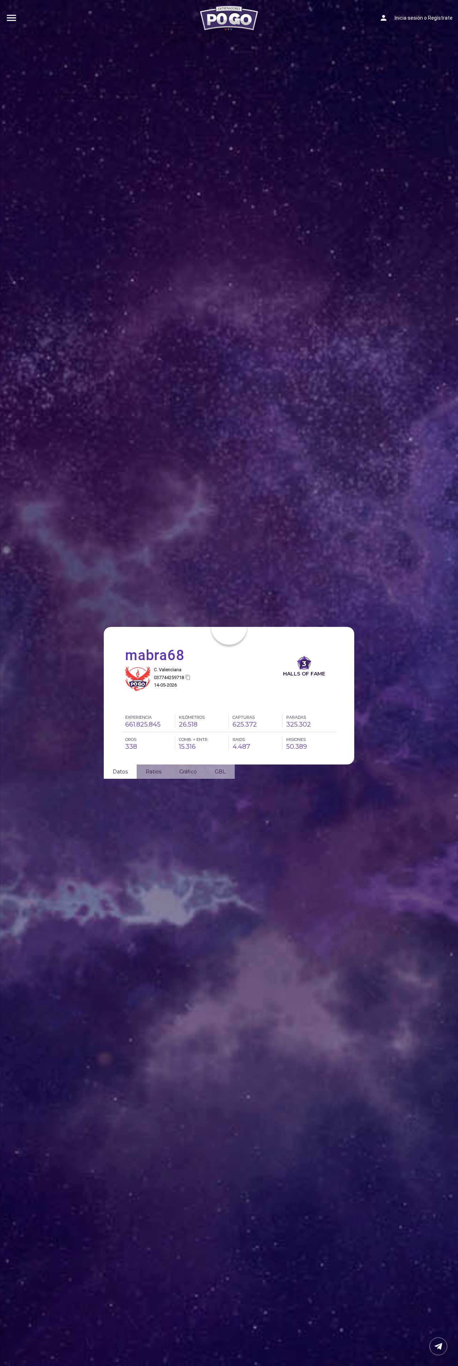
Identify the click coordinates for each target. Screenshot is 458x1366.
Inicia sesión (409, 18)
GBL (220, 771)
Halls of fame (304, 673)
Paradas (296, 717)
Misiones (296, 739)
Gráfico (188, 771)
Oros (130, 739)
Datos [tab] (120, 771)
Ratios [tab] (153, 771)
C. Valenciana (167, 669)
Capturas (244, 717)
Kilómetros (192, 717)
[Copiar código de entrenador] (188, 677)
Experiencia (138, 717)
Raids (239, 739)
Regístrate (440, 18)
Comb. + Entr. (193, 739)
